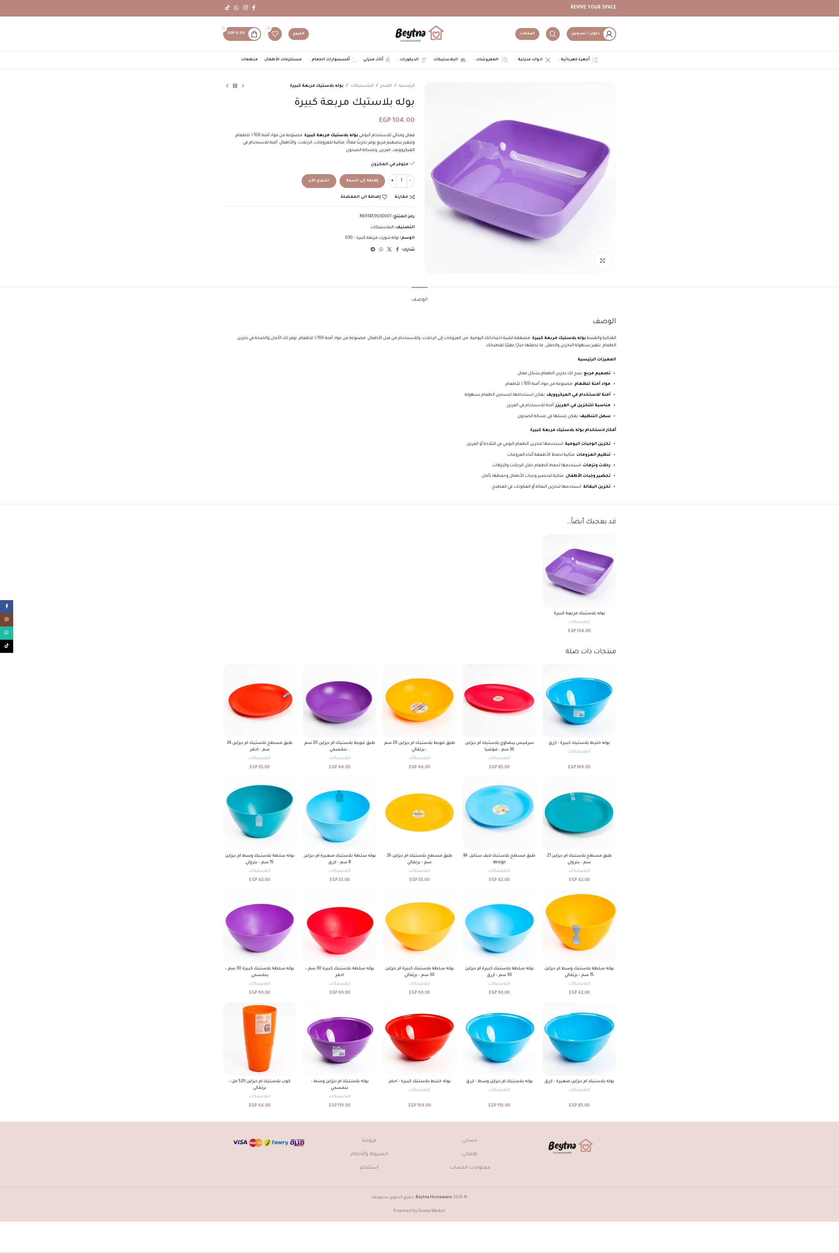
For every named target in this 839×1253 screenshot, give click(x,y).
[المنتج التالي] (227, 86)
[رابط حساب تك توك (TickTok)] (227, 8)
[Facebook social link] (254, 8)
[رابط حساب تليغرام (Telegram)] (373, 250)
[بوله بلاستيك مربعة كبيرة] (579, 570)
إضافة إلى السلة (362, 181)
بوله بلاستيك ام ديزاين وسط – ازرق (499, 1081)
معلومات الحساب (470, 1168)
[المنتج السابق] (243, 86)
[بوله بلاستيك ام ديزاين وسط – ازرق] (499, 1039)
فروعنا (369, 1141)
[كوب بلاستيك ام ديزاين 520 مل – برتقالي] (259, 1039)
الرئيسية (407, 86)
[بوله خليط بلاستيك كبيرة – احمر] (419, 1039)
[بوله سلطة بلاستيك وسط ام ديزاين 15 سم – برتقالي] (579, 926)
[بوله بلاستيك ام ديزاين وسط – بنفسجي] (339, 1039)
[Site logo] (419, 34)
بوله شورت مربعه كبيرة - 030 (372, 238)
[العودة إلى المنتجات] (235, 86)
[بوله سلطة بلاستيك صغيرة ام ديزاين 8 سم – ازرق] (339, 813)
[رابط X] (389, 250)
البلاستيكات (362, 86)
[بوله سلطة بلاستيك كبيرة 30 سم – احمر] (339, 926)
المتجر (386, 86)
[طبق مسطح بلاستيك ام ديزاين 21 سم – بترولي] (579, 813)
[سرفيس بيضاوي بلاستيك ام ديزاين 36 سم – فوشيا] (499, 700)
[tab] (419, 297)
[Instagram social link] (245, 8)
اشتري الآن (319, 181)
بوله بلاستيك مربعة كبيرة (579, 613)
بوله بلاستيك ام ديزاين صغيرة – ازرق (579, 1081)
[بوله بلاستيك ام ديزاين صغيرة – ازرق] (579, 1039)
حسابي (469, 1141)
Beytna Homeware (434, 1197)
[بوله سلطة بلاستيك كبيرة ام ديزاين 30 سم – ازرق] (499, 926)
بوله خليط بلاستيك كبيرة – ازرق (579, 743)
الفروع (298, 34)
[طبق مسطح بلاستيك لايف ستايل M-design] (499, 813)
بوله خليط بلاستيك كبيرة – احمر (420, 1081)
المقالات (527, 34)
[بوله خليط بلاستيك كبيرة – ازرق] (579, 700)
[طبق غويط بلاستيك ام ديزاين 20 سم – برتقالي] (419, 700)
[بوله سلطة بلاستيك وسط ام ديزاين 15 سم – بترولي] (259, 813)
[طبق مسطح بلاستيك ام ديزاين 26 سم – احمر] (259, 700)
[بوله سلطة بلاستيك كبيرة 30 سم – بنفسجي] (259, 926)
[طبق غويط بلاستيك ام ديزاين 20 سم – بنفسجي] (339, 700)
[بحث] (553, 34)
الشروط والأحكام (369, 1154)
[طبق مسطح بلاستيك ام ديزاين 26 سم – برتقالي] (419, 813)
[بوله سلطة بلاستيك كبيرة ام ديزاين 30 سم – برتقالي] (419, 926)
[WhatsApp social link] (236, 8)
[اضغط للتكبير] (602, 260)
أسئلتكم (369, 1168)
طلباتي (469, 1154)
